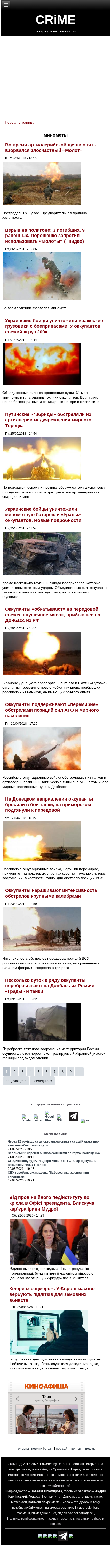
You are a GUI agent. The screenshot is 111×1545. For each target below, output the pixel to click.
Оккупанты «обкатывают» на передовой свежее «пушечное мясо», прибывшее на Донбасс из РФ (52, 615)
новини (36, 1448)
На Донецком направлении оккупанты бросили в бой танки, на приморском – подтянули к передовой (50, 804)
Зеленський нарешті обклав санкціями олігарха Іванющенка (54, 1153)
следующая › (16, 1081)
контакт (77, 1448)
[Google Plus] (49, 1120)
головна (23, 1448)
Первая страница (19, 122)
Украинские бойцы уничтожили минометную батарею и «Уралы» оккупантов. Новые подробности (43, 515)
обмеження (60, 1486)
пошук (90, 1448)
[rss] (85, 1120)
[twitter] (38, 1120)
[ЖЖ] (61, 1120)
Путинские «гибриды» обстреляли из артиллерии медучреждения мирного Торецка (48, 420)
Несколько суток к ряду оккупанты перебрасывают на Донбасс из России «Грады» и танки (49, 986)
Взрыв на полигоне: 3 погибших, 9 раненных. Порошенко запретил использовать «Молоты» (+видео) (45, 235)
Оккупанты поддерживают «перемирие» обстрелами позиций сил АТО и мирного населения (52, 710)
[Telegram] (73, 1120)
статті (48, 1448)
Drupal (62, 1464)
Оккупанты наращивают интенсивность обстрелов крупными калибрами (51, 893)
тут (59, 1497)
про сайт (62, 1448)
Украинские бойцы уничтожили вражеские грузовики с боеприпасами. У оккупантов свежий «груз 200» (54, 326)
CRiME (56, 19)
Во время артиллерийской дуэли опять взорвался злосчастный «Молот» (50, 147)
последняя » (42, 1081)
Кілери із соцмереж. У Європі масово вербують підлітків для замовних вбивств (52, 1294)
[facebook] (26, 1120)
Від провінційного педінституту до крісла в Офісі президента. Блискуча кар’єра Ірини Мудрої (51, 1203)
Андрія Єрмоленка (55, 1469)
